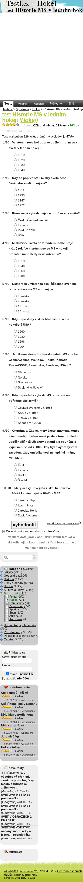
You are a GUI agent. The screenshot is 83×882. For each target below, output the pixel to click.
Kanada (23, 225)
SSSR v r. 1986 (28, 412)
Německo (24, 372)
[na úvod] (41, 6)
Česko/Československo (33, 220)
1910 (21, 155)
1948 (21, 266)
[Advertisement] (41, 56)
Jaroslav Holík (27, 510)
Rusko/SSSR (26, 230)
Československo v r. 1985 (35, 407)
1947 (21, 200)
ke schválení (29, 871)
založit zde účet (17, 678)
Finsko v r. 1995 (28, 418)
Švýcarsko (25, 382)
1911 (21, 190)
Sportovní (22, 109)
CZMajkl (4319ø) (56, 125)
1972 (21, 205)
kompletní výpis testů (15, 877)
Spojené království (30, 387)
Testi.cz (8, 109)
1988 (21, 276)
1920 (21, 160)
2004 (21, 346)
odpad (11, 871)
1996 (21, 341)
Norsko (22, 377)
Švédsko (23, 480)
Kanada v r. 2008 (29, 422)
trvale (13, 674)
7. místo (23, 301)
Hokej (36, 109)
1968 (21, 271)
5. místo (23, 296)
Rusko (22, 475)
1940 (21, 170)
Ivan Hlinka (25, 505)
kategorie (15, 568)
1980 (21, 336)
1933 (21, 195)
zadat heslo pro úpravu (63, 523)
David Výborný (27, 515)
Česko (22, 465)
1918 (21, 261)
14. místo (24, 311)
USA (21, 235)
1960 (21, 331)
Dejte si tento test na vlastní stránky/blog (33, 531)
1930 (21, 165)
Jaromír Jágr (26, 500)
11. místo (24, 306)
